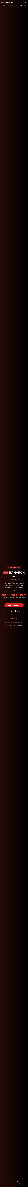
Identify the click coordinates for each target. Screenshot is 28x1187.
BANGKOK (7, 2)
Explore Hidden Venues (14, 604)
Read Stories (15, 610)
